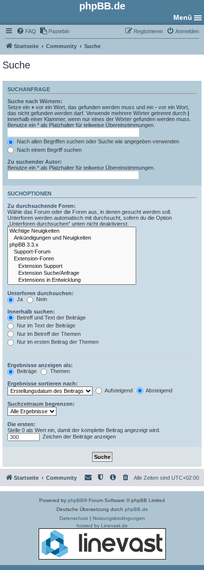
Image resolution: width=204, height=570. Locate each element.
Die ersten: (21, 424)
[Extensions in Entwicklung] (71, 280)
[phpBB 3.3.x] (71, 245)
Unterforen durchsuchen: (40, 293)
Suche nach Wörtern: (34, 101)
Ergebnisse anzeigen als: (40, 365)
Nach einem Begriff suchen (48, 150)
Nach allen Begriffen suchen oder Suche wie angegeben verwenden (97, 141)
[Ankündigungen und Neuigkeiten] (71, 238)
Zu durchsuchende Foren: (41, 206)
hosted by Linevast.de (102, 525)
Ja (19, 299)
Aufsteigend (118, 390)
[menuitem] (26, 31)
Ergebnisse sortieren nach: (42, 383)
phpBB (76, 500)
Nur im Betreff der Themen (48, 334)
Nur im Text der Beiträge (45, 325)
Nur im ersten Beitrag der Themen (57, 342)
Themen (59, 371)
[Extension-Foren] (71, 258)
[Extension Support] (71, 266)
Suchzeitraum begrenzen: (41, 404)
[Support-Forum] (71, 252)
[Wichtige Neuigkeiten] (71, 231)
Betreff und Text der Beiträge (50, 317)
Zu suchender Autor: (34, 162)
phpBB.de (136, 509)
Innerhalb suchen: (31, 312)
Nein (41, 299)
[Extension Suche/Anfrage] (71, 273)
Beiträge (26, 371)
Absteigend (158, 390)
